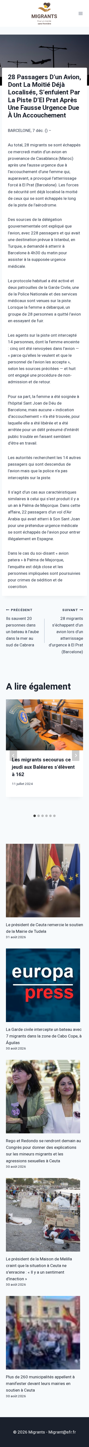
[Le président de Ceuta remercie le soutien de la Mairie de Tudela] (44, 880)
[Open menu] (80, 13)
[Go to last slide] (13, 755)
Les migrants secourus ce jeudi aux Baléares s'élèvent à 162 (43, 767)
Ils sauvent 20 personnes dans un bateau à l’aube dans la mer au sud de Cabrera (22, 628)
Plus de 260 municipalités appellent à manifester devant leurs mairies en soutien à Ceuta (40, 1383)
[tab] (34, 816)
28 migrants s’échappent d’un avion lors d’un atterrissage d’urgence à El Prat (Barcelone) (66, 631)
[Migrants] (44, 13)
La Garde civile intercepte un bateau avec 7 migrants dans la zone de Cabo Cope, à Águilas (44, 1036)
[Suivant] (75, 755)
